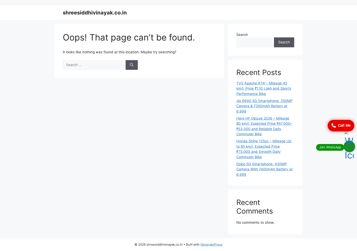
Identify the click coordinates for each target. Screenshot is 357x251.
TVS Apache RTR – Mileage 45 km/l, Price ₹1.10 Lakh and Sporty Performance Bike (263, 88)
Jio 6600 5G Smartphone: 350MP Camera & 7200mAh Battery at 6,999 (264, 106)
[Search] (132, 65)
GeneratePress (211, 244)
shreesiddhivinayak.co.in (95, 13)
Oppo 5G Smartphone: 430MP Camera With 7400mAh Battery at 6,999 (264, 169)
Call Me (344, 125)
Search (242, 35)
